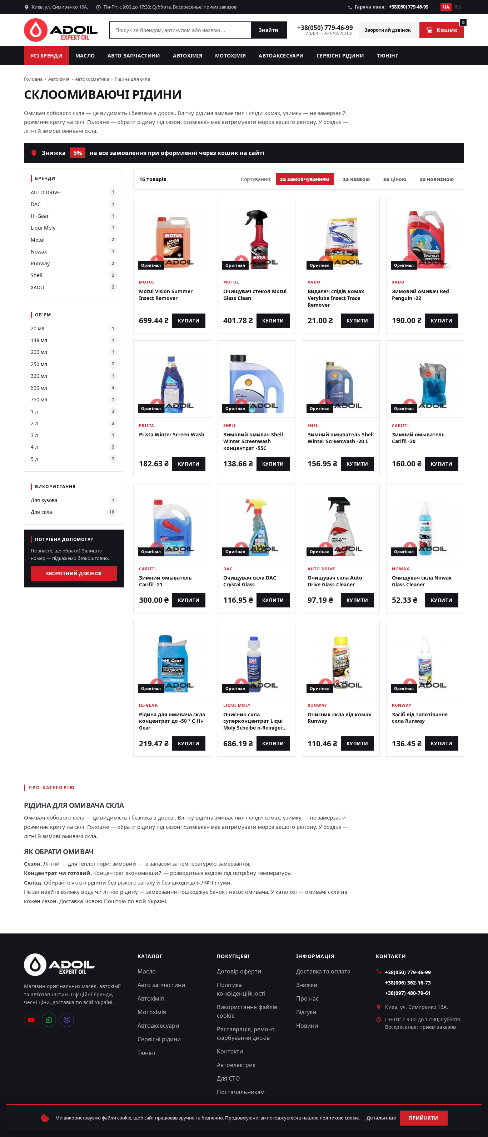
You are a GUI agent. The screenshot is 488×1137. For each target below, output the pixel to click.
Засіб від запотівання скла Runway (420, 718)
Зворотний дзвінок (387, 30)
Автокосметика (92, 79)
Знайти (269, 30)
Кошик (450, 28)
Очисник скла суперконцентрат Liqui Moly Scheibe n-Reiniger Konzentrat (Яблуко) (253, 724)
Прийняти (423, 1118)
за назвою (356, 179)
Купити (189, 320)
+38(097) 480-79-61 (408, 993)
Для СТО (228, 1078)
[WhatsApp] (49, 1020)
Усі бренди (46, 55)
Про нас (307, 998)
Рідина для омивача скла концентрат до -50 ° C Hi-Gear (172, 721)
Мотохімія (230, 55)
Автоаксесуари (281, 55)
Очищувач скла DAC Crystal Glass (249, 581)
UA (446, 7)
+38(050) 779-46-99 (408, 7)
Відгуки (306, 1012)
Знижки (306, 985)
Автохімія (187, 55)
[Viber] (67, 1020)
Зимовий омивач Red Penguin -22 (420, 294)
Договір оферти (239, 971)
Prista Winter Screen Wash (171, 434)
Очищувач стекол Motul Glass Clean (255, 294)
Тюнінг (387, 55)
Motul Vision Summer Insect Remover (166, 294)
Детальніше (381, 1118)
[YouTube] (31, 1020)
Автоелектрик (236, 1065)
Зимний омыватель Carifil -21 (165, 581)
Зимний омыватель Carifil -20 (418, 438)
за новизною (437, 179)
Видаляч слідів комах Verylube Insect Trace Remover (336, 298)
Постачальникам (241, 1092)
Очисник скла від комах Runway (339, 718)
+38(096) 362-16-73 (408, 982)
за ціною (394, 179)
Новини (307, 1026)
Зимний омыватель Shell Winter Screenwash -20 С (341, 438)
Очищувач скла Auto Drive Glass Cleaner (335, 581)
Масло (85, 55)
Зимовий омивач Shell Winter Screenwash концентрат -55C (253, 441)
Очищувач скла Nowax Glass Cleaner (422, 581)
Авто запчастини (134, 55)
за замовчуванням (304, 179)
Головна (33, 79)
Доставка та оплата (323, 971)
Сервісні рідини (340, 55)
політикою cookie (339, 1118)
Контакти (230, 1051)
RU (458, 7)
